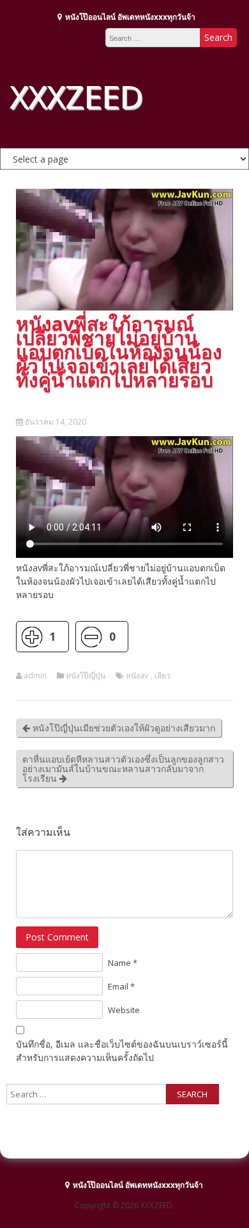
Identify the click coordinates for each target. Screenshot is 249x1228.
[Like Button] (31, 636)
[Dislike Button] (91, 636)
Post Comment (57, 937)
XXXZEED (76, 96)
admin (35, 675)
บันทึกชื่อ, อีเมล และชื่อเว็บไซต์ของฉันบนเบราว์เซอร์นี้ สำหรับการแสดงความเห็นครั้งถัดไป (122, 1051)
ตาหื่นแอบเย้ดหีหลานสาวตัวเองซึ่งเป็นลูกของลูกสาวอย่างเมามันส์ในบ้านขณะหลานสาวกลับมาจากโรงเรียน (123, 768)
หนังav (137, 675)
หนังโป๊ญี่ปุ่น (85, 675)
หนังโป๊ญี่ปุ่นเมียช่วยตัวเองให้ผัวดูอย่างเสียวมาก (122, 728)
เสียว (162, 675)
